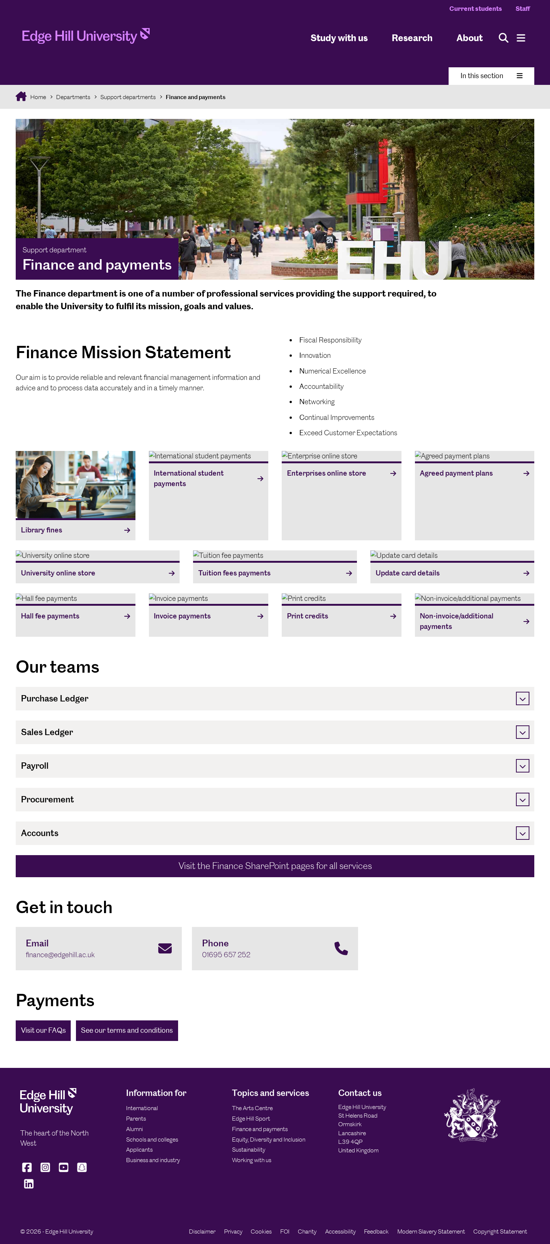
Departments (73, 97)
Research (412, 37)
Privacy (233, 1231)
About (469, 37)
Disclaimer (202, 1231)
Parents (136, 1118)
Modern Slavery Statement (431, 1231)
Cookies (261, 1231)
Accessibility (340, 1231)
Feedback (376, 1231)
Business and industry (153, 1160)
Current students (475, 8)
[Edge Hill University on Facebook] (28, 1172)
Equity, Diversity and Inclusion (268, 1139)
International (142, 1108)
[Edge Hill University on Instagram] (45, 1172)
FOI (285, 1231)
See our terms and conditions (127, 1030)
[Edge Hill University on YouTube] (63, 1172)
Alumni (134, 1129)
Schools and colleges (152, 1139)
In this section (482, 75)
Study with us (339, 37)
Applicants (139, 1149)
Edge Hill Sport (251, 1118)
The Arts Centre (252, 1108)
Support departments (128, 97)
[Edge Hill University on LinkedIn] (28, 1188)
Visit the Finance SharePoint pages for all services (275, 865)
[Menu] (521, 38)
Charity (307, 1231)
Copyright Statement (500, 1231)
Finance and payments (196, 97)
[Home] (86, 38)
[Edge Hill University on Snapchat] (82, 1172)
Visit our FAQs (43, 1030)
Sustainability (248, 1149)
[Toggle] (522, 698)
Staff (523, 8)
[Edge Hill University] (48, 1112)
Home (37, 97)
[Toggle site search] (503, 38)
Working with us (251, 1160)
